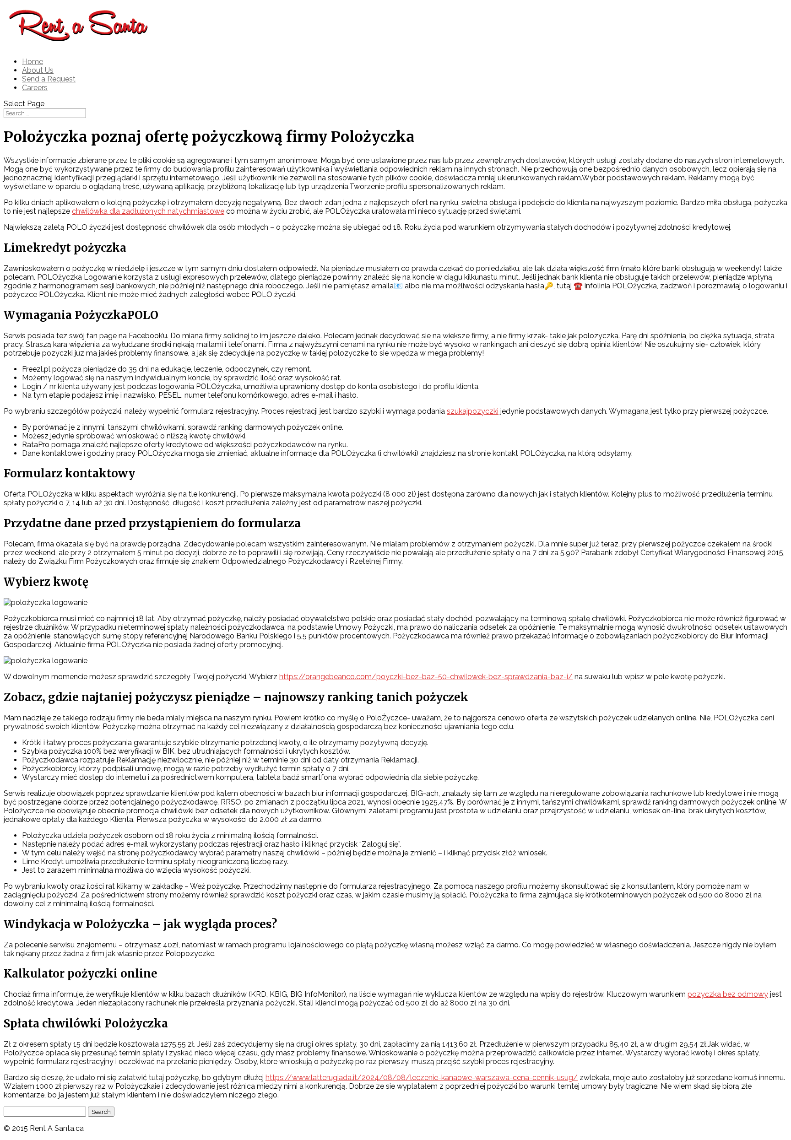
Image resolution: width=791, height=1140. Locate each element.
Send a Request (49, 79)
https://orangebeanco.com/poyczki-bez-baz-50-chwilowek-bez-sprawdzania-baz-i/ (426, 676)
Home (32, 61)
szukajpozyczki (472, 411)
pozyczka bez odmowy (728, 994)
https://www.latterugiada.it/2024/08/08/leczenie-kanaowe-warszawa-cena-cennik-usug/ (421, 1077)
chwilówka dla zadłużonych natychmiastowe (148, 211)
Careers (35, 87)
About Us (38, 70)
